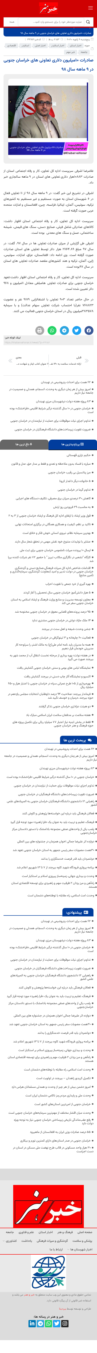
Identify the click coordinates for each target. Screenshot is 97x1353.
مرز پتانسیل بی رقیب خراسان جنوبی (69, 472)
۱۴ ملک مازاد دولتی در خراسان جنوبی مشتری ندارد (61, 620)
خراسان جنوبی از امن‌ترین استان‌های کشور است (62, 1104)
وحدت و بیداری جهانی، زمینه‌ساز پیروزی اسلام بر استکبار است (58, 876)
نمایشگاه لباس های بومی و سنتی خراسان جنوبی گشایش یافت (54, 668)
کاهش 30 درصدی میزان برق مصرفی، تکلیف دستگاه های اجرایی (53, 498)
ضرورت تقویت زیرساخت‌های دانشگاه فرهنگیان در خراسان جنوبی (53, 429)
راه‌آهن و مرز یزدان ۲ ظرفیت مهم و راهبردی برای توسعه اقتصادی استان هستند (54, 885)
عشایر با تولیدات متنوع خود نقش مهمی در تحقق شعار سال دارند (53, 541)
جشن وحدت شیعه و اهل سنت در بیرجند (66, 629)
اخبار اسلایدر (57, 46)
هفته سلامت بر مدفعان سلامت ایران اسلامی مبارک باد (58, 715)
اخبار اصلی (40, 46)
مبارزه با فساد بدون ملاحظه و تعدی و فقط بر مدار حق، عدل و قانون (51, 464)
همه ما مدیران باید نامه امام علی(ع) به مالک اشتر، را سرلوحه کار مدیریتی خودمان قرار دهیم (54, 646)
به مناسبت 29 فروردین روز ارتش (72, 507)
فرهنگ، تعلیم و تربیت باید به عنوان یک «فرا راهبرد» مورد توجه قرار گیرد (52, 822)
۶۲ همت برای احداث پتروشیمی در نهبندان (66, 382)
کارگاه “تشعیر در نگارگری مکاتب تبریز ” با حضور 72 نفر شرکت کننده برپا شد (50, 559)
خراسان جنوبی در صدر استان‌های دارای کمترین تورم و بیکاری (55, 1140)
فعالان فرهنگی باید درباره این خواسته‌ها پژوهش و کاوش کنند (58, 813)
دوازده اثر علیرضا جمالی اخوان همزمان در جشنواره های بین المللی (55, 841)
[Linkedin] (32, 1323)
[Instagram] (65, 1323)
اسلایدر (25, 46)
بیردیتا (62, 1309)
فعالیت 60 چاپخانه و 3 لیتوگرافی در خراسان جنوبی (61, 637)
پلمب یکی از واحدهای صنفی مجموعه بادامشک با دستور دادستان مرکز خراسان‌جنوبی (54, 831)
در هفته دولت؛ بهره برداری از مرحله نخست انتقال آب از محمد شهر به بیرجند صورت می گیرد (51, 657)
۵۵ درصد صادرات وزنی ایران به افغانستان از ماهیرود (60, 1132)
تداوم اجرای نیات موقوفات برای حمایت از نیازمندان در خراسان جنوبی (50, 421)
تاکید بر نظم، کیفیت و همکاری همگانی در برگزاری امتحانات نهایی (53, 524)
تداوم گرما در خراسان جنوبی (74, 490)
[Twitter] (56, 1323)
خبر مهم (70, 52)
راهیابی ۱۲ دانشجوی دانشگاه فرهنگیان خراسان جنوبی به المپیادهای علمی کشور (52, 803)
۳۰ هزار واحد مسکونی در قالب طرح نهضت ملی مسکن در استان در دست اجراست (53, 1149)
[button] (89, 330)
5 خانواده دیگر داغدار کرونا (75, 481)
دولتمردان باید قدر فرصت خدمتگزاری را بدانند (67, 859)
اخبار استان (75, 46)
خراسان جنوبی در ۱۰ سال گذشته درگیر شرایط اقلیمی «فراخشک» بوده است (51, 410)
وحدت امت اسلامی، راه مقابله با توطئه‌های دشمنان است (61, 895)
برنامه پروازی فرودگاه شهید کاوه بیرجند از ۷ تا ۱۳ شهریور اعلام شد (55, 867)
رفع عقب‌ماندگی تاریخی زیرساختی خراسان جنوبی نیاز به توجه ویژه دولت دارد (53, 1122)
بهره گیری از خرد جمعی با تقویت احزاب (68, 584)
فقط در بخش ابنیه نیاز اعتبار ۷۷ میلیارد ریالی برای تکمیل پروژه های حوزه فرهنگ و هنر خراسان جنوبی (52, 724)
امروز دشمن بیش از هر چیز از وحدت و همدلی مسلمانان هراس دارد (51, 1087)
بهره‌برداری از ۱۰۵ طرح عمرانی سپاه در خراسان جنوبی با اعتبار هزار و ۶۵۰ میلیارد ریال (50, 685)
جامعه (84, 52)
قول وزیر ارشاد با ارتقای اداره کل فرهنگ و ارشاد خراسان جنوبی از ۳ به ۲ (49, 515)
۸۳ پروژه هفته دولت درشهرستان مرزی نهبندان (63, 401)
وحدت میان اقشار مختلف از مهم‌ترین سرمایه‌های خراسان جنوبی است (49, 1113)
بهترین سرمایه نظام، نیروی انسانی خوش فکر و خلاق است (57, 533)
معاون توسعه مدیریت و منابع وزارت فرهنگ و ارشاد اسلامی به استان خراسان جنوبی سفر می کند (52, 601)
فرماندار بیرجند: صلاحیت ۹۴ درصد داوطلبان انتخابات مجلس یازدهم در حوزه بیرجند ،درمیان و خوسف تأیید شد (50, 696)
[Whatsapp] (48, 1323)
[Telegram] (40, 1323)
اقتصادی (11, 46)
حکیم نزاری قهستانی (79, 455)
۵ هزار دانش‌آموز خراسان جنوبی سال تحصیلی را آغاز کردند (57, 592)
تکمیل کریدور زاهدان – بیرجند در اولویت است (63, 1078)
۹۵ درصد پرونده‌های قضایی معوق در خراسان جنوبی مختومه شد (53, 612)
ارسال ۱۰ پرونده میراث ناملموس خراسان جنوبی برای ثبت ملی (55, 550)
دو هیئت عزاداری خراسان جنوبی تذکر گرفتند (65, 706)
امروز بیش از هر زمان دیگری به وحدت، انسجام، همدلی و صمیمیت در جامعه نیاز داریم (51, 391)
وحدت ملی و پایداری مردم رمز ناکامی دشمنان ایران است (58, 1095)
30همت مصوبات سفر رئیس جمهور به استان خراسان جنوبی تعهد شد (53, 850)
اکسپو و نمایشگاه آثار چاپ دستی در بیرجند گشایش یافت (57, 676)
